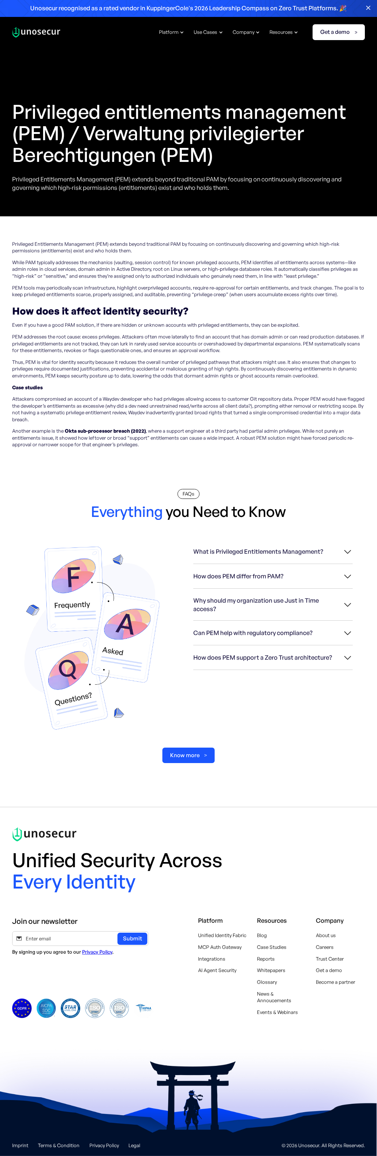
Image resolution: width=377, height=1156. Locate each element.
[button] (171, 32)
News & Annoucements (274, 997)
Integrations (211, 959)
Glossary (267, 982)
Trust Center (330, 959)
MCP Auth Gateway (220, 947)
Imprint (20, 1145)
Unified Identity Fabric (222, 935)
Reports (266, 959)
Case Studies (271, 947)
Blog (262, 935)
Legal (134, 1145)
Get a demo (329, 970)
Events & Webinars (277, 1012)
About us (326, 935)
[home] (36, 32)
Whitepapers (271, 970)
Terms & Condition (59, 1145)
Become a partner (335, 982)
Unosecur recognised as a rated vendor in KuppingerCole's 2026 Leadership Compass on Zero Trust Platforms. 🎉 (188, 8)
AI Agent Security (217, 970)
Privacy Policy (97, 952)
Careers (325, 947)
